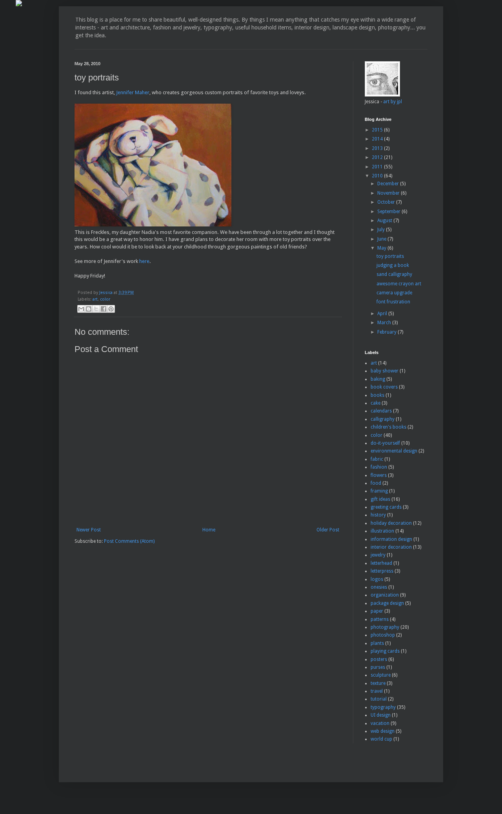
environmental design (394, 451)
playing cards (385, 651)
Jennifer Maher (132, 92)
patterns (380, 619)
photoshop (383, 635)
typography (383, 707)
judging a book (392, 265)
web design (383, 731)
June (382, 239)
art (95, 299)
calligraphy (383, 419)
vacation (380, 723)
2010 (378, 176)
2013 (378, 148)
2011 (378, 167)
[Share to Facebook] (103, 309)
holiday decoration (391, 523)
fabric (377, 459)
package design (387, 603)
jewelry (378, 555)
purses (378, 667)
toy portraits (390, 256)
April (382, 313)
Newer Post (88, 530)
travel (377, 691)
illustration (382, 531)
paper (377, 611)
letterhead (381, 563)
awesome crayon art (398, 284)
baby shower (384, 371)
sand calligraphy (394, 274)
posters (379, 659)
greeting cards (386, 507)
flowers (379, 475)
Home (208, 530)
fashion (379, 467)
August (385, 220)
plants (377, 643)
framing (379, 491)
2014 (378, 139)
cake (375, 403)
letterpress (382, 571)
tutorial (379, 699)
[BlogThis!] (89, 309)
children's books (388, 427)
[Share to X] (96, 309)
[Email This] (81, 309)
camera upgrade (394, 293)
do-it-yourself (385, 443)
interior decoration (391, 547)
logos (377, 579)
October (386, 202)
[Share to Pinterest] (111, 309)
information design (391, 539)
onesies (379, 587)
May (382, 248)
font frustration (393, 302)
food (376, 483)
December (388, 183)
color (105, 299)
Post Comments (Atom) (129, 541)
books (377, 395)
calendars (381, 411)
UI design (381, 715)
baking (378, 379)
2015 (378, 130)
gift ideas (380, 499)
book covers (384, 387)
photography (385, 627)
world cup (381, 739)
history (378, 515)
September (389, 211)
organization (385, 595)
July (381, 229)
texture (378, 683)
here (144, 261)
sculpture (381, 675)
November (389, 193)
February (387, 332)
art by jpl (392, 101)
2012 (378, 157)
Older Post (327, 530)
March (384, 322)
